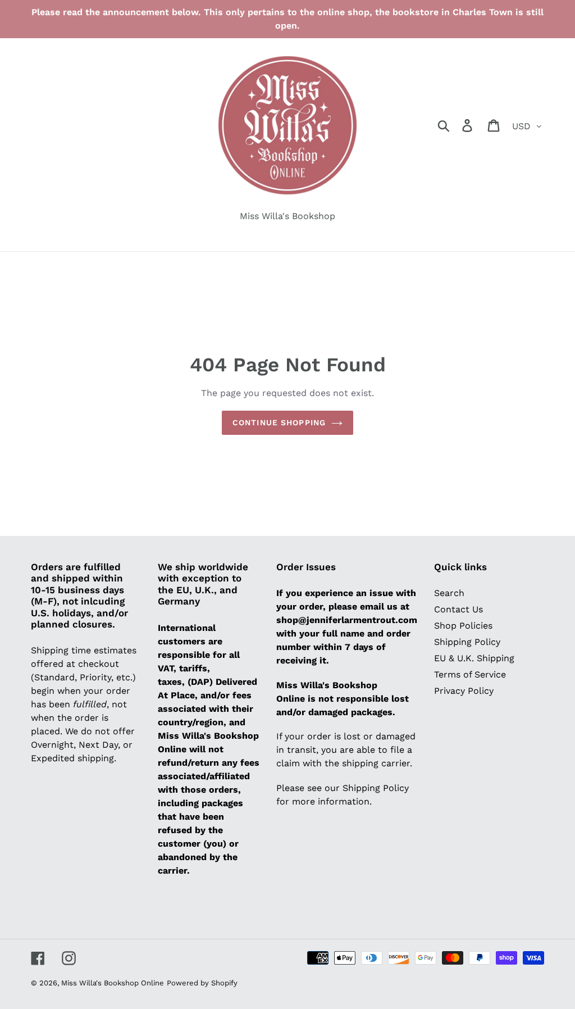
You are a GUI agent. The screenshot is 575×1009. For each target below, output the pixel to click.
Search (449, 593)
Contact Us (458, 609)
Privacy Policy (464, 690)
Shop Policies (463, 625)
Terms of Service (470, 674)
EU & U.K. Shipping (474, 658)
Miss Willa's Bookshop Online (112, 983)
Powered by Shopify (202, 983)
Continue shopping (279, 422)
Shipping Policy (467, 642)
